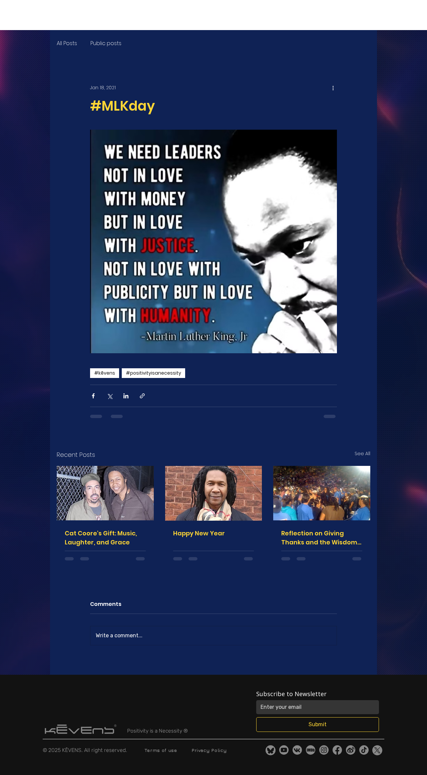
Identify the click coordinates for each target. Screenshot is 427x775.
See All (362, 453)
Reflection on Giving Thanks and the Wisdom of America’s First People (320, 538)
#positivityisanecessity (153, 373)
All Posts (67, 43)
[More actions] (333, 88)
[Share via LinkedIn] (126, 396)
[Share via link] (142, 396)
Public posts (105, 43)
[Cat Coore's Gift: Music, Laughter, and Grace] (105, 493)
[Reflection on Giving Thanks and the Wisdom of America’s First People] (321, 493)
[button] (157, 15)
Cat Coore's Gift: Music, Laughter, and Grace (101, 537)
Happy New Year (199, 533)
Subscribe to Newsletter (291, 693)
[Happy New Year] (213, 493)
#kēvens (104, 373)
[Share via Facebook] (93, 396)
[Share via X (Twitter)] (109, 396)
